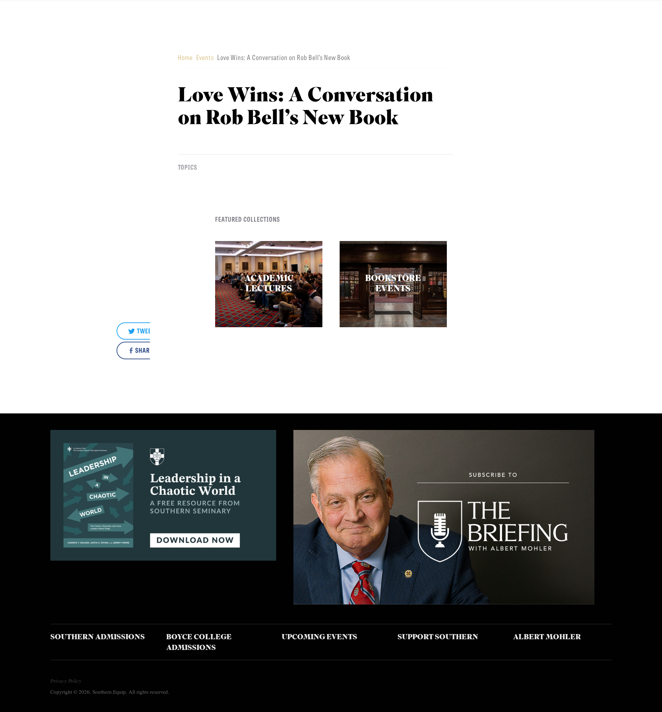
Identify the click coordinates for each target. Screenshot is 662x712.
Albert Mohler (547, 637)
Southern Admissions (97, 637)
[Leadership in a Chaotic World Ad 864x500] (163, 558)
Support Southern (438, 637)
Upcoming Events (319, 637)
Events (205, 57)
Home (185, 57)
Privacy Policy (65, 680)
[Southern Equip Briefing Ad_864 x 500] (443, 602)
